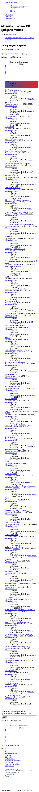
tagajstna (16, 660)
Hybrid (7, 277)
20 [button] (6, 76)
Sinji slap (8, 559)
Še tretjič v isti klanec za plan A (15, 510)
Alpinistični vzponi (11, 93)
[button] (5, 60)
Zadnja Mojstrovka (11, 571)
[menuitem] (18, 6)
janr (14, 116)
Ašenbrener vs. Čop (12, 175)
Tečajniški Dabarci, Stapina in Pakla (17, 350)
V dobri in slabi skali (11, 683)
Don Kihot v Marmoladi (12, 188)
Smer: (18, 714)
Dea (14, 611)
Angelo (15, 414)
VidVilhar (16, 214)
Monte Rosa (9, 236)
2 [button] (5, 68)
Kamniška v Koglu (11, 374)
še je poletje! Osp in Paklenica (15, 325)
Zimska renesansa (11, 535)
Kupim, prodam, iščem (15, 266)
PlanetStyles (27, 790)
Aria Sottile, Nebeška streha (14, 449)
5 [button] (5, 73)
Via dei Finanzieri (11, 399)
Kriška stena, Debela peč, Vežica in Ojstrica (19, 212)
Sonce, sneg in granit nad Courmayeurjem (19, 224)
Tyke (14, 291)
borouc (15, 536)
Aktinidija (8, 102)
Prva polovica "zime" (12, 114)
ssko (14, 561)
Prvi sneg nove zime (12, 301)
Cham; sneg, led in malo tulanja (15, 249)
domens (15, 104)
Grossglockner (10, 437)
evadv (15, 451)
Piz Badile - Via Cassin (12, 695)
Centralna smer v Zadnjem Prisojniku (17, 163)
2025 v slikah (9, 127)
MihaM (15, 315)
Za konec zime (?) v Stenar (14, 547)
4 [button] (5, 71)
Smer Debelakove (11, 671)
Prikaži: (5, 711)
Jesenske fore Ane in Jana (14, 139)
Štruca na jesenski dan (12, 386)
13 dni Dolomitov (11, 474)
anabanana (16, 177)
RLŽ (14, 697)
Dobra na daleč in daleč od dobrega (17, 622)
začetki (7, 338)
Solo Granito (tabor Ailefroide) (15, 151)
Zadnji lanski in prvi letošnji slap (15, 289)
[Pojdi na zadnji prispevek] (33, 99)
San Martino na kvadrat (13, 90)
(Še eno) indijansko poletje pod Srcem (18, 646)
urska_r (15, 238)
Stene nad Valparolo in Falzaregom (17, 200)
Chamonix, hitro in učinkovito (15, 362)
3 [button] (5, 70)
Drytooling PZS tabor (12, 597)
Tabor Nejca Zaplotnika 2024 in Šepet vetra (19, 425)
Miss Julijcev (9, 658)
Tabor (7, 461)
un (13, 587)
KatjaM (15, 92)
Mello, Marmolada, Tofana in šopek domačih (20, 610)
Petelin (7, 498)
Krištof (15, 165)
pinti (14, 278)
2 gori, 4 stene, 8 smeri (12, 522)
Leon (14, 128)
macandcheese (18, 264)
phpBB (11, 790)
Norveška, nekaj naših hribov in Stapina (18, 634)
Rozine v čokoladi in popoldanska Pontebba (20, 486)
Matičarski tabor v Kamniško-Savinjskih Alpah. (20, 313)
